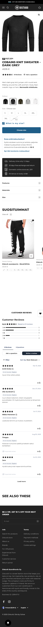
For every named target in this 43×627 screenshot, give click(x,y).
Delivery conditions (31, 534)
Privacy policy (29, 541)
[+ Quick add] (31, 256)
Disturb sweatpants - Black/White (16, 264)
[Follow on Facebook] (3, 601)
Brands (5, 545)
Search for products (10, 534)
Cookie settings (30, 545)
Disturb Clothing (7, 261)
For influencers (8, 549)
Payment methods (31, 538)
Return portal (7, 563)
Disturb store (7, 538)
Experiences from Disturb (9, 554)
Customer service (9, 559)
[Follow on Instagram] (9, 601)
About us (5, 541)
